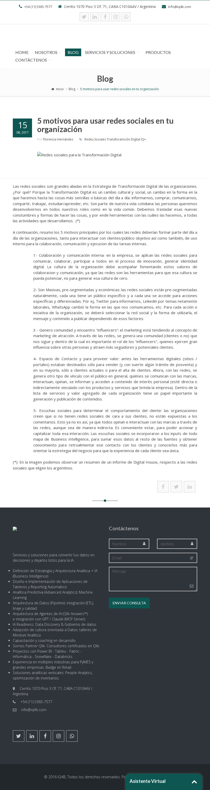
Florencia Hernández (58, 139)
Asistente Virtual (148, 781)
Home (21, 52)
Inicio (60, 89)
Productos (158, 52)
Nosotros (46, 52)
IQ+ (143, 139)
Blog (73, 52)
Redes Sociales (95, 139)
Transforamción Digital (123, 139)
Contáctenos (31, 59)
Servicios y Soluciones (110, 52)
